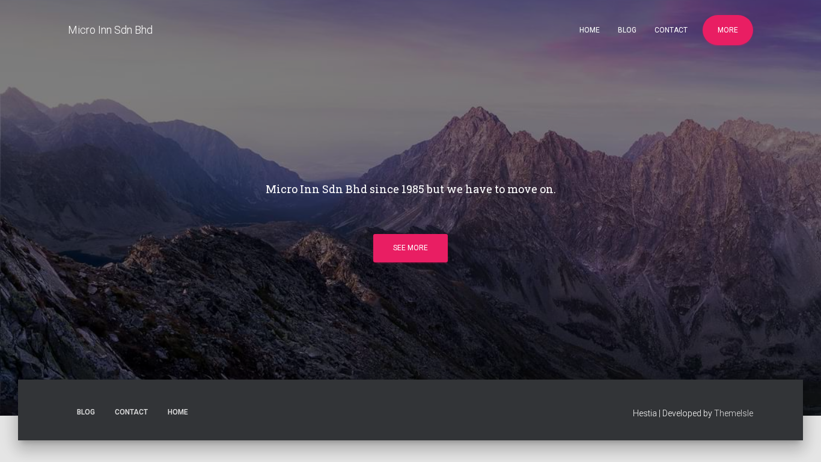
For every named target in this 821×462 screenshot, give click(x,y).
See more (410, 248)
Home (589, 30)
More (728, 30)
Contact (671, 30)
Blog (627, 30)
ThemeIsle (733, 413)
